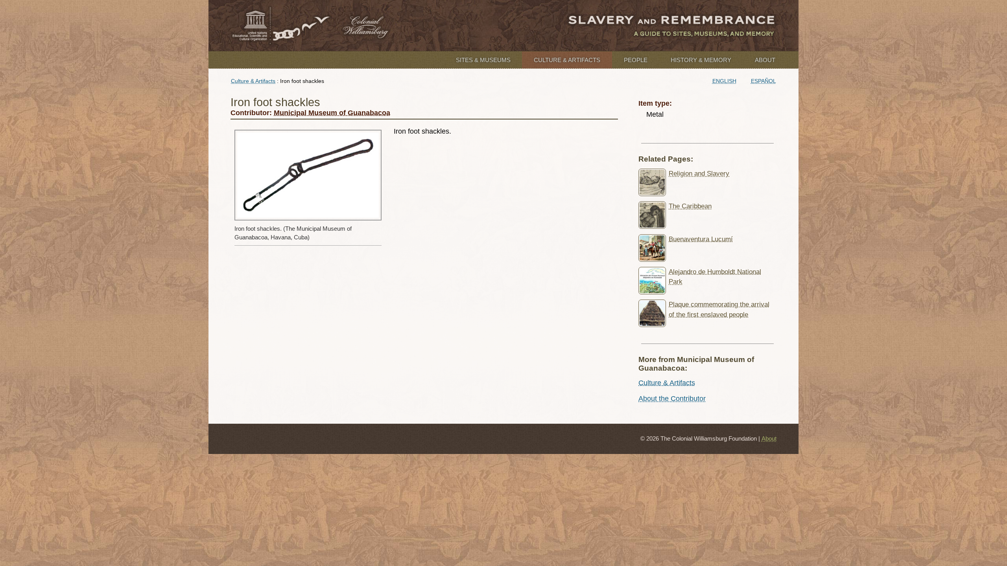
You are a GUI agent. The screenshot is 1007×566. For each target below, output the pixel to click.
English (724, 81)
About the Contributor (672, 398)
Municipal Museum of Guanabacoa (332, 113)
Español (763, 81)
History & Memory (701, 60)
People (635, 60)
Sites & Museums (483, 60)
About (765, 60)
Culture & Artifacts (567, 60)
